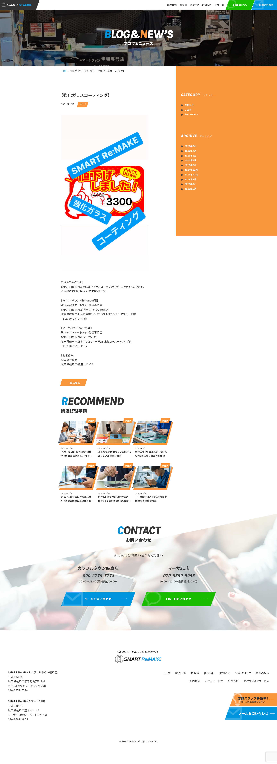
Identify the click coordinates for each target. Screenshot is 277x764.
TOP (64, 70)
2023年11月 (191, 174)
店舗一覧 (219, 4)
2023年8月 (191, 179)
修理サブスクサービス (256, 681)
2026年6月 (191, 155)
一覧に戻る (73, 383)
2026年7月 (191, 150)
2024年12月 (191, 169)
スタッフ (194, 4)
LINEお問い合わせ (178, 599)
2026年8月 (191, 146)
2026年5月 (191, 160)
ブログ (188, 109)
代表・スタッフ (243, 673)
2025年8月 (191, 165)
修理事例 (172, 4)
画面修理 (194, 681)
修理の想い (262, 673)
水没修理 (233, 681)
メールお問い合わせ (98, 599)
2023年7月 (191, 184)
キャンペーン (191, 114)
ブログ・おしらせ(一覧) (82, 70)
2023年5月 (191, 188)
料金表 (183, 4)
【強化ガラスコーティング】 (110, 70)
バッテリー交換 (214, 681)
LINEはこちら (240, 4)
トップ (167, 673)
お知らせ (206, 4)
